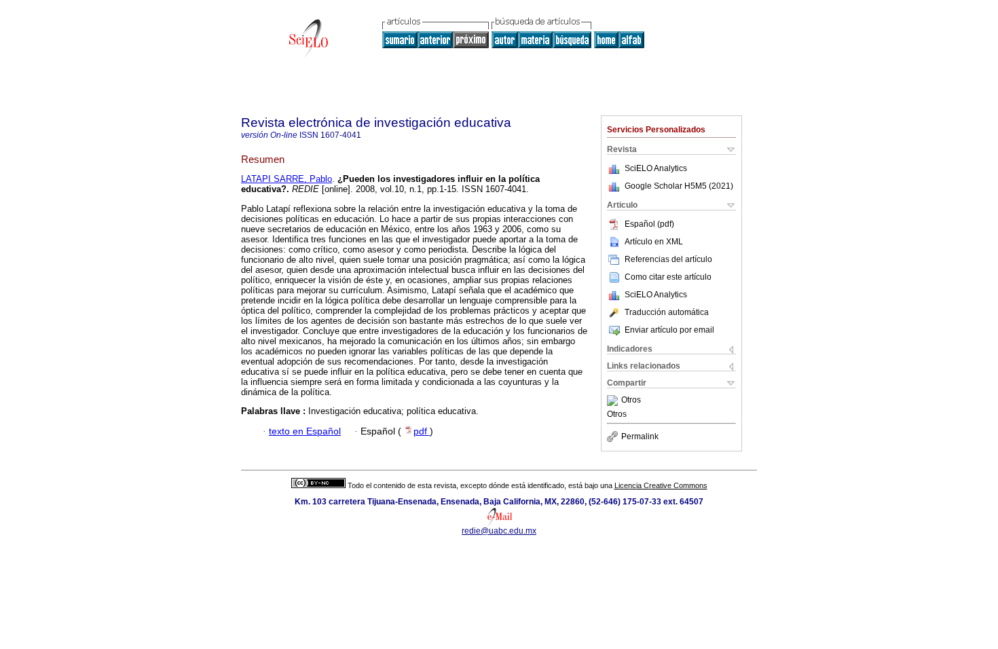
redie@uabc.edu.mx (499, 531)
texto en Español (305, 431)
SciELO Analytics (656, 168)
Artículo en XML (654, 241)
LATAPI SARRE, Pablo (286, 179)
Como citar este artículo (668, 277)
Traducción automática (667, 312)
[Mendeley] (614, 400)
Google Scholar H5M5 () (679, 186)
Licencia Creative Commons (660, 485)
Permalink (640, 436)
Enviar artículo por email (669, 330)
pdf (421, 431)
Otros (631, 400)
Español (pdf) (649, 224)
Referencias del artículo (668, 259)
